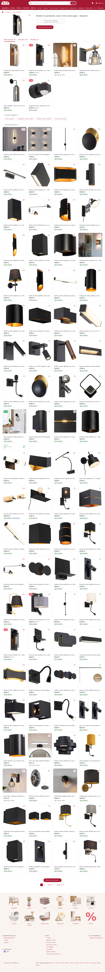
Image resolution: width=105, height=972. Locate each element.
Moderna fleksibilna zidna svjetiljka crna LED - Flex (44, 690)
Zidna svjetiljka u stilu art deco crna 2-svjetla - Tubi (69, 866)
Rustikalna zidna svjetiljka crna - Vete (90, 260)
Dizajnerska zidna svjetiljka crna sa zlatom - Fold (43, 478)
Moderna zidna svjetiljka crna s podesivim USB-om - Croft (20, 366)
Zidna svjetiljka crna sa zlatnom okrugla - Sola (17, 761)
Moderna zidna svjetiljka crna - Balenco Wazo (42, 70)
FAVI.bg (93, 963)
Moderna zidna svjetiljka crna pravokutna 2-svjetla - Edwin (46, 331)
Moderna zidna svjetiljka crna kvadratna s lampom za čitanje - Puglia (23, 725)
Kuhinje (91, 908)
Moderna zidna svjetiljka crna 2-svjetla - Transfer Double (70, 331)
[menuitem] (5, 8)
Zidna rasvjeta (17, 12)
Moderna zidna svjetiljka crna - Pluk (14, 295)
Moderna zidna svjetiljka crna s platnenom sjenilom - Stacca (71, 513)
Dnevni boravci (29, 924)
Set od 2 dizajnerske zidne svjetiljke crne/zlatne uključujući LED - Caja (49, 831)
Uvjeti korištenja (50, 951)
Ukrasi (29, 908)
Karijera (6, 942)
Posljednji (59, 884)
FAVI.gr (99, 963)
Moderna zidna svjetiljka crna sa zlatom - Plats (17, 690)
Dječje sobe (60, 923)
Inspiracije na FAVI (51, 944)
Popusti (91, 923)
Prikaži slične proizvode (45, 27)
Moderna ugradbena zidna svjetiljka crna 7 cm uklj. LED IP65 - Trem (48, 866)
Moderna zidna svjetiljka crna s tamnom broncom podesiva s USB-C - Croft (76, 366)
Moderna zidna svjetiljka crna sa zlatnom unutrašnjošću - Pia (71, 549)
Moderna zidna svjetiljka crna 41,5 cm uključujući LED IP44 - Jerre (23, 190)
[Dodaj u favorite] (74, 45)
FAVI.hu (72, 963)
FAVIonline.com (8, 963)
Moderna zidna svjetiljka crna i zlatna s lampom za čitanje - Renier (23, 619)
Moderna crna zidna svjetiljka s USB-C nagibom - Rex (44, 366)
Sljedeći (50, 884)
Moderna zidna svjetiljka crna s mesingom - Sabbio (18, 331)
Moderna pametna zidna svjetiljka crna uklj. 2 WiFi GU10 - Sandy (22, 866)
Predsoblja (76, 923)
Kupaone (14, 923)
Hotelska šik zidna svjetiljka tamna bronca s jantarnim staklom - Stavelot (25, 70)
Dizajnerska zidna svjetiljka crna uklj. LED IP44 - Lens (44, 105)
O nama (48, 937)
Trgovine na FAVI (50, 940)
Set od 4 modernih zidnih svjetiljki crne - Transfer (43, 154)
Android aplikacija (97, 937)
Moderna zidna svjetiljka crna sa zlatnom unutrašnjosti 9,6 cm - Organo (49, 295)
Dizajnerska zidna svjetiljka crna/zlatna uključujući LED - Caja (21, 831)
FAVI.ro (67, 963)
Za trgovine (49, 949)
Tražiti (73, 3)
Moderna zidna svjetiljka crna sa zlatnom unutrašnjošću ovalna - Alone (74, 190)
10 (24, 129)
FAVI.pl (62, 963)
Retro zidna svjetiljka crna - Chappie (89, 478)
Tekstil (45, 908)
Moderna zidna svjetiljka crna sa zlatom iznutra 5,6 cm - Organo (22, 260)
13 (100, 129)
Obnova (76, 908)
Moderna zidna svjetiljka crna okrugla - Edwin (67, 260)
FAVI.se (82, 963)
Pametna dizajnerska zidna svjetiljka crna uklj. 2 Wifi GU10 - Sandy (48, 437)
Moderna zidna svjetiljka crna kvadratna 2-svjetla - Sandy (45, 260)
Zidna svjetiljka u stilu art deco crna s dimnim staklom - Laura (22, 105)
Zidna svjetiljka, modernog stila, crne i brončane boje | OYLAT (21, 437)
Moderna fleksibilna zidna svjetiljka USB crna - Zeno (69, 725)
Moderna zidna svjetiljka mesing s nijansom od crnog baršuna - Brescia (74, 831)
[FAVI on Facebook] (5, 951)
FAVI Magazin (50, 947)
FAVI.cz (52, 963)
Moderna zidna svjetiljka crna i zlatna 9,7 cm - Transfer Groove (72, 437)
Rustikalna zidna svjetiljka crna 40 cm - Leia (42, 796)
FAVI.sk (57, 963)
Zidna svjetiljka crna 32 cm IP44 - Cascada (91, 331)
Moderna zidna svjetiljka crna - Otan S (15, 225)
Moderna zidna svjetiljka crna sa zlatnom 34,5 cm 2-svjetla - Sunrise (49, 401)
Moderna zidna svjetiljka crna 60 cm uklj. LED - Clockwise (20, 154)
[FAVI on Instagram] (8, 951)
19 (49, 129)
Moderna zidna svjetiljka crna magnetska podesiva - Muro (45, 513)
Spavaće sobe (45, 923)
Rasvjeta (8, 12)
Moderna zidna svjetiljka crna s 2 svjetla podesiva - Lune (45, 225)
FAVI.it (77, 963)
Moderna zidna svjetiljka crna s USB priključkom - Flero (70, 584)
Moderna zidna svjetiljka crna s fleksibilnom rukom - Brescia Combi (23, 401)
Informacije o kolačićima (53, 954)
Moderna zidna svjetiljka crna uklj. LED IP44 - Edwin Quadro (46, 725)
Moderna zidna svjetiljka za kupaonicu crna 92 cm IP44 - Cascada (22, 549)
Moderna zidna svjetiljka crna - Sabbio (90, 437)
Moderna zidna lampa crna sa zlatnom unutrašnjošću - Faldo (71, 225)
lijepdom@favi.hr (10, 937)
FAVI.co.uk (88, 963)
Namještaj (14, 908)
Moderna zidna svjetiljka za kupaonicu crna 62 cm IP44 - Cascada (73, 295)
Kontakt (6, 940)
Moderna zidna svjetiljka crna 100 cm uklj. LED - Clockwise (71, 154)
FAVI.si (37, 965)
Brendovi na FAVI (51, 942)
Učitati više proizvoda (51, 880)
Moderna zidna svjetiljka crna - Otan (39, 190)
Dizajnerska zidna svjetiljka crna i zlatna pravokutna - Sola (46, 549)
